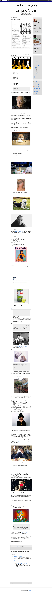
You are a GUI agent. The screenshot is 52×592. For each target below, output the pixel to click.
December (36, 60)
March (35, 71)
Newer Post (13, 583)
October (36, 62)
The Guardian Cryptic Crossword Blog (36, 84)
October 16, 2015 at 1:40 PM (23, 563)
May (35, 69)
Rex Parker (35, 81)
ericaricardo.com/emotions (36, 52)
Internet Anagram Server (37, 88)
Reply (14, 560)
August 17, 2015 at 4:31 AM (18, 556)
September (36, 63)
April (35, 70)
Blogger (30, 590)
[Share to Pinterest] (23, 546)
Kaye (14, 556)
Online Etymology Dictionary (36, 93)
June (35, 68)
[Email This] (20, 546)
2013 (35, 75)
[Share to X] (21, 546)
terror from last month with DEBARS (19, 231)
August (36, 64)
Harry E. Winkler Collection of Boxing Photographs (22, 346)
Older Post (29, 583)
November (36, 61)
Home (21, 583)
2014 (35, 74)
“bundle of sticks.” (24, 532)
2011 (35, 77)
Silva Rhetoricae (36, 91)
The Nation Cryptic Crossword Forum (36, 86)
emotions (34, 47)
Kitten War (18, 441)
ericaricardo (17, 563)
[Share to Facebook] (22, 546)
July (35, 67)
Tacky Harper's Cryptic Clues (26, 7)
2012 (35, 76)
